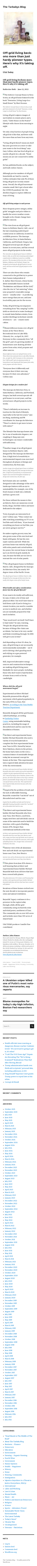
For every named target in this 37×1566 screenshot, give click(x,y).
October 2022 (10, 1206)
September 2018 (11, 1342)
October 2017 (10, 1373)
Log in (7, 1544)
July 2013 (8, 1417)
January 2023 (10, 1198)
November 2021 (11, 1237)
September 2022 (11, 1209)
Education (9, 1450)
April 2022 (9, 1223)
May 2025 (8, 1120)
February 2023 (10, 1195)
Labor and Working (9, 966)
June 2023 (8, 1184)
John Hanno (6, 962)
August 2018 (9, 1345)
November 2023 (11, 1170)
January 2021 (10, 1264)
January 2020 (10, 1298)
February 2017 (10, 1395)
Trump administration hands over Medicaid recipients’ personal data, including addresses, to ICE (19, 1068)
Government (10, 1461)
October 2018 (10, 1339)
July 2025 (8, 1115)
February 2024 (10, 1162)
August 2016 (9, 1411)
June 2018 (8, 1350)
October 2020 (10, 1273)
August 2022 (10, 1212)
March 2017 (9, 1392)
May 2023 (8, 1187)
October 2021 (10, 1239)
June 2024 (9, 1151)
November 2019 (11, 1303)
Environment (26, 962)
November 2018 (11, 1336)
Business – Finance (13, 1444)
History (8, 1469)
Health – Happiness (13, 1466)
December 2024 (11, 1134)
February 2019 (10, 1328)
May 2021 (8, 1253)
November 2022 (11, 1203)
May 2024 (8, 1154)
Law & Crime (10, 1491)
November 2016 (11, 1403)
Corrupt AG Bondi (12, 1082)
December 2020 (11, 1267)
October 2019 (10, 1306)
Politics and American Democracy (18, 1500)
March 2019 (9, 1325)
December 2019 (11, 1300)
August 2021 (9, 1245)
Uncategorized (10, 1525)
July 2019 (8, 1314)
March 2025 (9, 1126)
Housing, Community (26, 964)
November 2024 (11, 1137)
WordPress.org (11, 1552)
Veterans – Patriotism (13, 1527)
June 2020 (9, 1284)
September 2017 (11, 1375)
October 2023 (10, 1173)
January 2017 (10, 1397)
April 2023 (9, 1190)
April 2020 (9, 1289)
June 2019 (8, 1317)
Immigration (10, 1478)
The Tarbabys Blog (14, 7)
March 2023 (9, 1192)
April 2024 (9, 1156)
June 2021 (8, 1251)
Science (8, 1505)
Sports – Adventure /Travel (15, 1508)
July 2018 (8, 1348)
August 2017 (9, 1378)
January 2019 (10, 1331)
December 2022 (11, 1201)
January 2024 (10, 1165)
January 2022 (10, 1231)
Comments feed (11, 1549)
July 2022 (8, 1215)
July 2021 (8, 1248)
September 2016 (11, 1409)
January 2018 (10, 1364)
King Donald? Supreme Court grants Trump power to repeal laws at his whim (19, 1076)
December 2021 (11, 1234)
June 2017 (8, 1384)
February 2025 (10, 1129)
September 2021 (11, 1242)
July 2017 (8, 1381)
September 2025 (11, 1112)
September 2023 (11, 1176)
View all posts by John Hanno (12, 954)
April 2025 (9, 1123)
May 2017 (8, 1386)
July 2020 (8, 1281)
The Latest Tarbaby (12, 1516)
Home (17, 964)
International (10, 1486)
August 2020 (10, 1278)
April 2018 (9, 1356)
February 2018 (10, 1361)
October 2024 (10, 1140)
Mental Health (10, 1494)
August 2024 (10, 1145)
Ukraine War (10, 1522)
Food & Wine (10, 1458)
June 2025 (8, 1117)
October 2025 (10, 1109)
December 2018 (11, 1334)
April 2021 (9, 1256)
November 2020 (11, 1270)
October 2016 (10, 1406)
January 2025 (10, 1131)
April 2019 (9, 1323)
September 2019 (11, 1309)
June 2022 (8, 1217)
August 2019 (9, 1312)
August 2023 (9, 1178)
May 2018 (8, 1353)
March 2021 (9, 1259)
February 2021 (10, 1262)
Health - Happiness (9, 964)
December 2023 (11, 1167)
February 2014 (10, 1414)
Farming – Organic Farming (16, 1455)
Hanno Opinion (11, 1464)
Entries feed (9, 1547)
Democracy (9, 1447)
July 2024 (8, 1148)
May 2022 (8, 1220)
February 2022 (10, 1228)
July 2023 (8, 1181)
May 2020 (9, 1287)
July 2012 (8, 1420)
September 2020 (11, 1276)
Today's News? (10, 1519)
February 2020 (10, 1295)
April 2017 (9, 1389)
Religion (8, 1503)
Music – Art (9, 1497)
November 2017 (11, 1370)
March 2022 (9, 1226)
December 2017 (11, 1367)
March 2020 (9, 1292)
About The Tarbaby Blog (14, 1442)
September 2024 (11, 1142)
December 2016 (11, 1400)
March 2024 (9, 1159)
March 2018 (9, 1359)
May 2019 (8, 1320)
